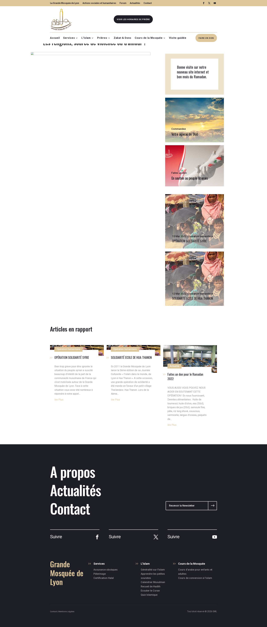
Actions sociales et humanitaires (99, 3)
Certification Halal (103, 578)
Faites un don (179, 172)
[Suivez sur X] (209, 3)
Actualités (135, 3)
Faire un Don (206, 38)
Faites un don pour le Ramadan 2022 (185, 376)
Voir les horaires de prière (133, 19)
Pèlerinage (99, 573)
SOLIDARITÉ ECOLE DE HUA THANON (192, 298)
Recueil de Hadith (150, 586)
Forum (123, 3)
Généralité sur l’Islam (153, 569)
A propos (72, 471)
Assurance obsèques (105, 569)
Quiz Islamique (149, 594)
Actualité (174, 366)
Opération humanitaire (200, 236)
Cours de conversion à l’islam (195, 578)
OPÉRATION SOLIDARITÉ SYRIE (189, 241)
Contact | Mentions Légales (62, 611)
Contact (148, 3)
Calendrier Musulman (153, 582)
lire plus (58, 399)
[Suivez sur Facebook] (203, 3)
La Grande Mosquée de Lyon (64, 3)
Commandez (178, 128)
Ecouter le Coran (150, 590)
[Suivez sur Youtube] (215, 3)
